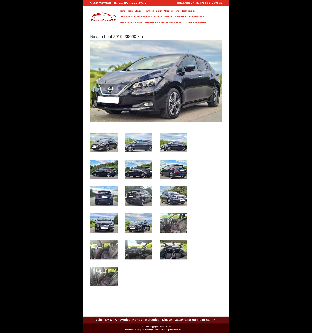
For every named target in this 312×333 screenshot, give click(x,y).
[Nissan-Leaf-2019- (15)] (138, 259)
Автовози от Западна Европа (189, 17)
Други (138, 11)
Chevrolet (122, 320)
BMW (108, 320)
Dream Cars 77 (185, 3)
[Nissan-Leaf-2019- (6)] (138, 179)
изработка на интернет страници (139, 330)
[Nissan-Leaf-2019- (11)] (104, 233)
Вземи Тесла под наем (130, 23)
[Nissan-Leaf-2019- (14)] (104, 259)
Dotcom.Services (180, 330)
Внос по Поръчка (163, 17)
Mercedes (152, 320)
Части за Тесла (171, 11)
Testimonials (203, 3)
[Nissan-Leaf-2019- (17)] (104, 286)
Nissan (167, 320)
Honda (137, 320)
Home (122, 11)
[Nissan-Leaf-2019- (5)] (104, 179)
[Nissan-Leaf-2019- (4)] (173, 152)
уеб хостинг (160, 330)
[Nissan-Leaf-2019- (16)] (173, 259)
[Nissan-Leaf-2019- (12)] (138, 233)
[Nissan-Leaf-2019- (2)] (104, 152)
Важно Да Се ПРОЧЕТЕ (197, 23)
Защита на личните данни (195, 320)
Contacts (217, 3)
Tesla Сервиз (188, 11)
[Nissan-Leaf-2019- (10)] (173, 206)
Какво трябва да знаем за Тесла (135, 17)
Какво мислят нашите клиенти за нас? (164, 23)
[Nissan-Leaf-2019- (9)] (138, 206)
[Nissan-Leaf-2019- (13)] (173, 233)
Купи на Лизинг (154, 11)
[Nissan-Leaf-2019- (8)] (104, 206)
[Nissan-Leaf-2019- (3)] (138, 152)
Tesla (130, 11)
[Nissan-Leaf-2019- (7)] (173, 179)
